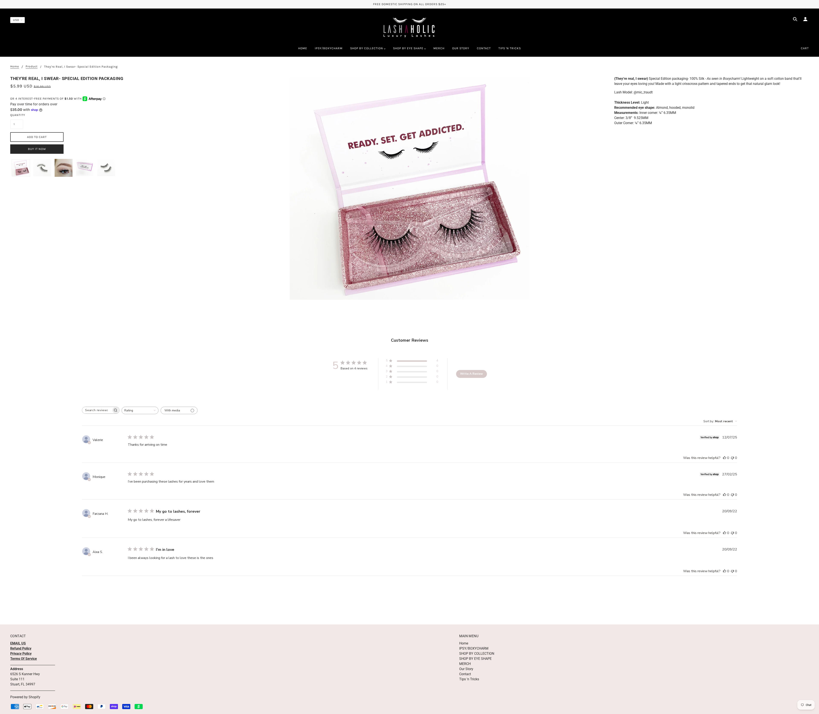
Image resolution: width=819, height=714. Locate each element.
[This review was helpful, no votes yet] (724, 458)
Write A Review (471, 374)
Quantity (16, 115)
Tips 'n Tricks (469, 679)
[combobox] (140, 410)
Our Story (466, 669)
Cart (805, 48)
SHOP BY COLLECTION (476, 654)
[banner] (409, 27)
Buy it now (37, 149)
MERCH (465, 664)
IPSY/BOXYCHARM (473, 648)
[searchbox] (97, 410)
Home (14, 66)
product (32, 66)
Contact (465, 674)
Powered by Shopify (25, 697)
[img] (795, 19)
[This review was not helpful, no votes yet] (732, 458)
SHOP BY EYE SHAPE (475, 659)
